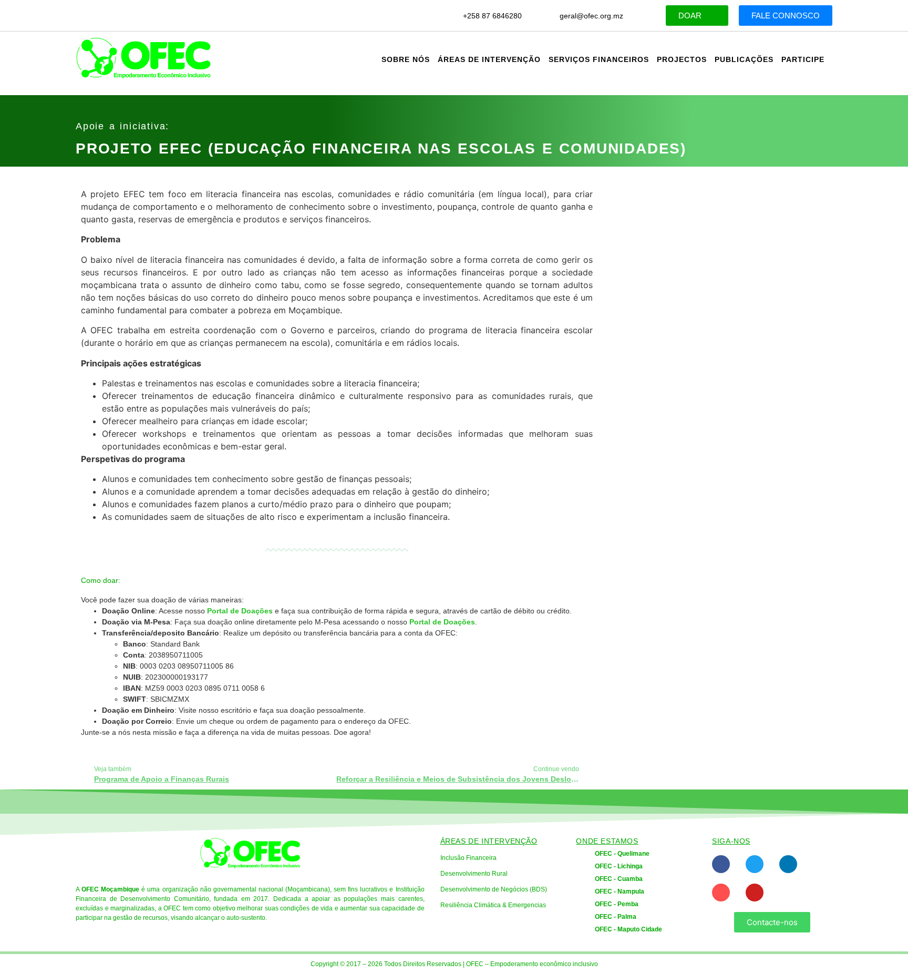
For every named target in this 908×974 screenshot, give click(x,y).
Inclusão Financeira (468, 858)
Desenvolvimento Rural (474, 873)
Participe (802, 59)
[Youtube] (754, 892)
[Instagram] (721, 892)
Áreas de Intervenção (489, 59)
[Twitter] (754, 864)
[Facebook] (721, 864)
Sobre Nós (405, 59)
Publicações (744, 59)
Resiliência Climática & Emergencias (493, 905)
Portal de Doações (240, 611)
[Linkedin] (788, 864)
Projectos (682, 59)
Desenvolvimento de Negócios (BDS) (493, 889)
